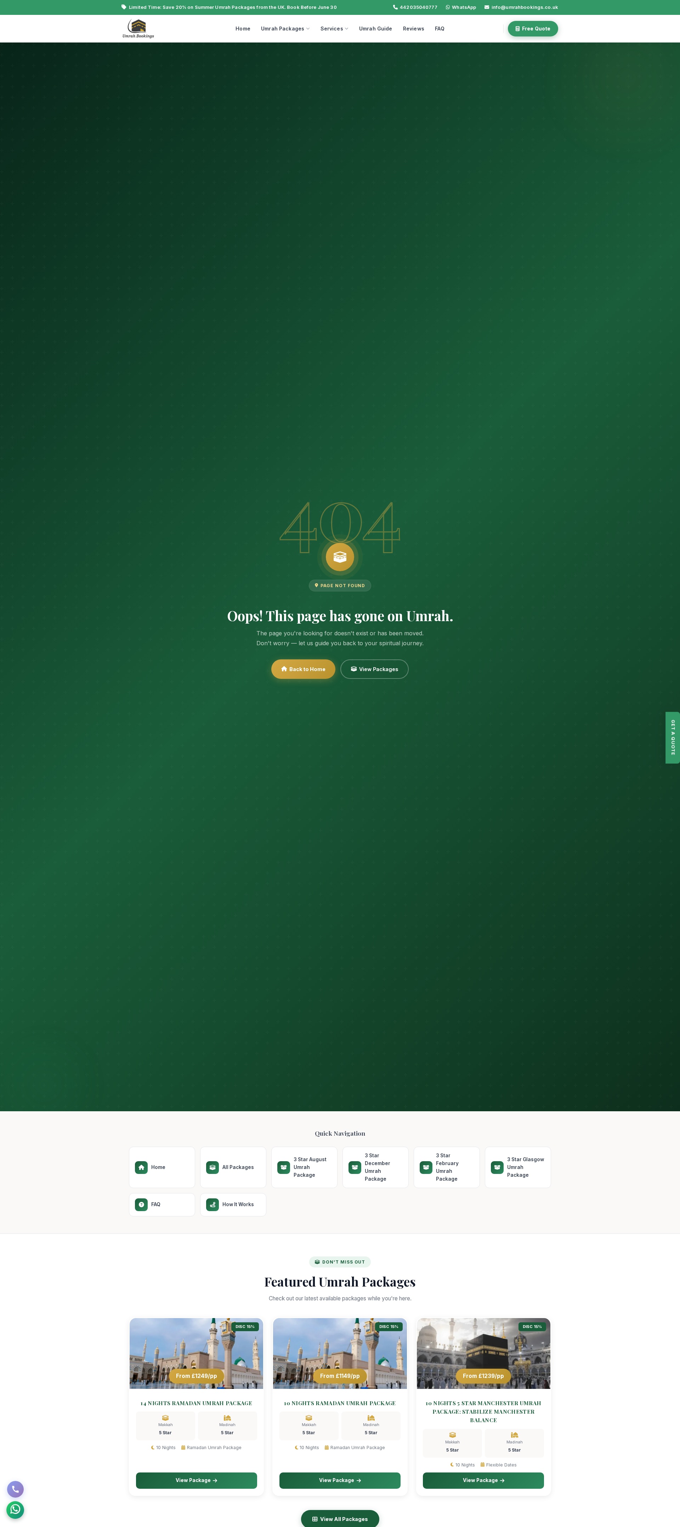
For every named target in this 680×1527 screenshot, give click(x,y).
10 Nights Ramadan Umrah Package (340, 1403)
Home (243, 28)
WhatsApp (464, 7)
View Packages (378, 669)
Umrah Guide (375, 28)
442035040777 (418, 7)
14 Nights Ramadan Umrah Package (196, 1403)
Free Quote (536, 28)
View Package (193, 1480)
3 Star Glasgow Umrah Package (525, 1167)
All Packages (238, 1167)
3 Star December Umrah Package (377, 1167)
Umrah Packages (282, 28)
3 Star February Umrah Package (447, 1167)
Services (332, 28)
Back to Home (307, 669)
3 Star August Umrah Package (310, 1167)
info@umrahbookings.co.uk (525, 7)
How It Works (238, 1204)
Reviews (413, 28)
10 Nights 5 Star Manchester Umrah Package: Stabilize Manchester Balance (483, 1412)
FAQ (439, 28)
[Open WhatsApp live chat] (15, 1510)
